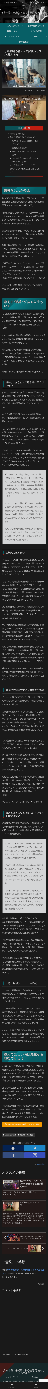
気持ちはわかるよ (17, 134)
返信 (42, 1284)
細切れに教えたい (19, 148)
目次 (20, 128)
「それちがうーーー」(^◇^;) (24, 165)
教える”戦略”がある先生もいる (23, 137)
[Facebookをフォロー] (13, 1155)
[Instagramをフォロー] (34, 1155)
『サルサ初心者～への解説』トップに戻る (22, 1124)
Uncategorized (10, 1135)
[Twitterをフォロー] (34, 1148)
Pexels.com (40, 86)
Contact (35, 1377)
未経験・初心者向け (27, 1135)
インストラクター (13, 1377)
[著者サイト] (13, 1148)
